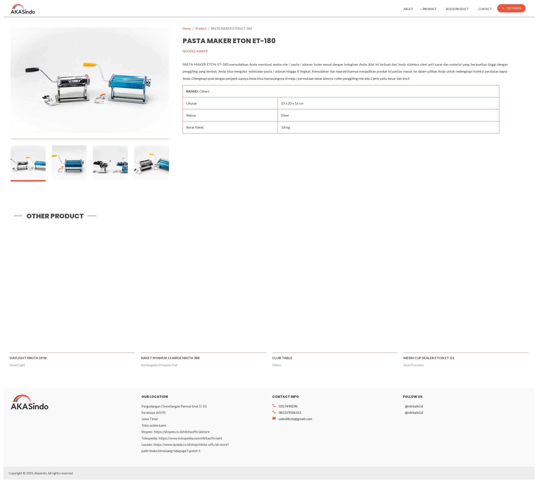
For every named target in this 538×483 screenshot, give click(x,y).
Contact (485, 9)
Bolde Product (457, 9)
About (408, 9)
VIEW (72, 301)
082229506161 (286, 412)
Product (429, 9)
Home (187, 28)
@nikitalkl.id (414, 406)
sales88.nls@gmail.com (292, 419)
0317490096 (285, 406)
